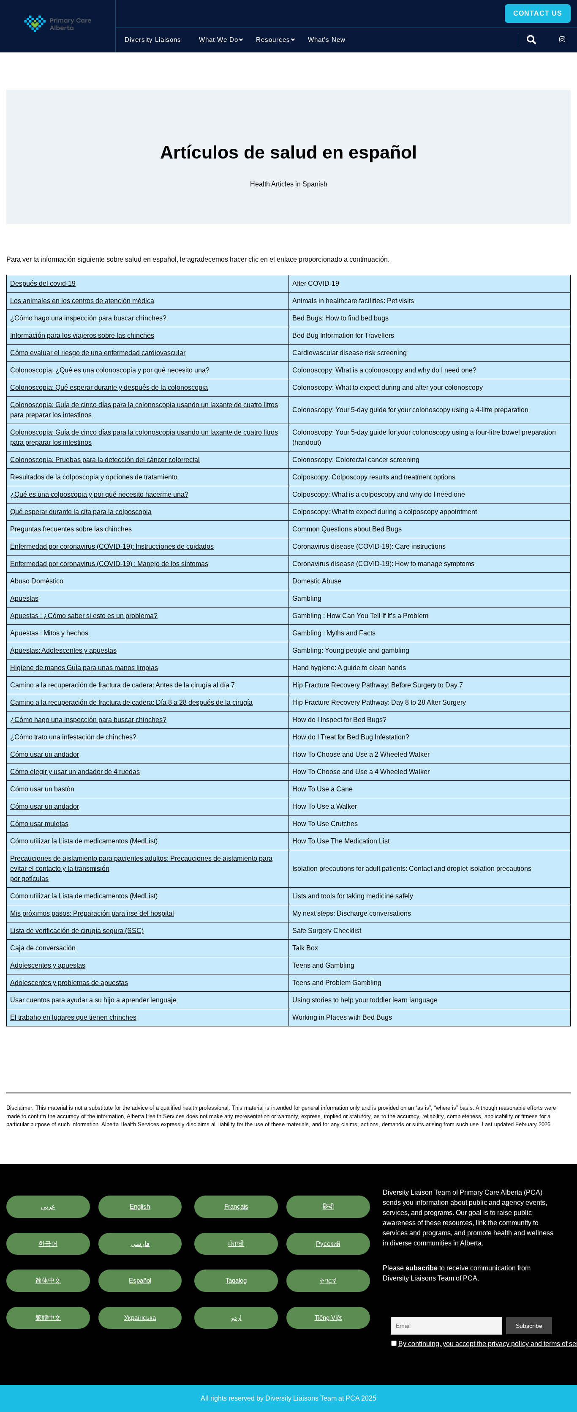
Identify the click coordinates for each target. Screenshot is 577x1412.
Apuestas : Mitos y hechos (49, 633)
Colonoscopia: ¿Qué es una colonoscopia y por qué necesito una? (110, 370)
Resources (273, 39)
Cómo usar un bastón (42, 789)
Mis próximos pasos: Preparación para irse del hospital (92, 913)
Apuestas (24, 598)
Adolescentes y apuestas (47, 965)
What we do (218, 39)
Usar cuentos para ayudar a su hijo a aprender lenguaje (93, 1000)
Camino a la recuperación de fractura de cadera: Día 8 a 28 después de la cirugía (131, 702)
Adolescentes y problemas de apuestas (69, 982)
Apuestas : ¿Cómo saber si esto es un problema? (84, 615)
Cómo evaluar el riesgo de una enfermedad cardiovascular (97, 352)
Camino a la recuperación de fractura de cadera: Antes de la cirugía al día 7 (122, 685)
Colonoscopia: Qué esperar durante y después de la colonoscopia (109, 387)
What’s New (327, 39)
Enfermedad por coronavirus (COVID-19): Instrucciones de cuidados (112, 546)
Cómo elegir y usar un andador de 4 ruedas (75, 771)
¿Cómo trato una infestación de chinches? (73, 737)
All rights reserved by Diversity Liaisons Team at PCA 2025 (288, 1398)
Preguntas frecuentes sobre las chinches (71, 529)
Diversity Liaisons (153, 39)
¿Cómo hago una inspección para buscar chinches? (88, 318)
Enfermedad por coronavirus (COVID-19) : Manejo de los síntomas (109, 563)
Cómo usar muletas (39, 823)
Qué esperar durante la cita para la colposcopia (81, 511)
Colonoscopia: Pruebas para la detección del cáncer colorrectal (105, 459)
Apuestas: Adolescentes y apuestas (63, 650)
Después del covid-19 (43, 283)
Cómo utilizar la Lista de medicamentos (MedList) (84, 841)
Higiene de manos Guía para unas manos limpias (84, 667)
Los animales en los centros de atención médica (82, 300)
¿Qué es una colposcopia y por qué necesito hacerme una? (99, 494)
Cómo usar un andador (44, 754)
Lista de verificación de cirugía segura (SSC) (77, 930)
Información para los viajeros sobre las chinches (82, 335)
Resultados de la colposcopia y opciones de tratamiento (93, 477)
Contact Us (537, 13)
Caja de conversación (43, 948)
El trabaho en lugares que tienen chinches (73, 1017)
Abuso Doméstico (36, 581)
